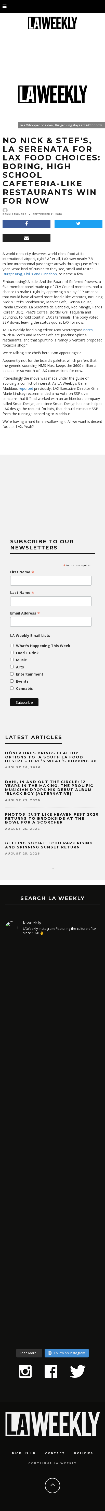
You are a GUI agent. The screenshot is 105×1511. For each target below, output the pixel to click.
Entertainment (29, 674)
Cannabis (24, 688)
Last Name (22, 593)
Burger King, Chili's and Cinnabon (30, 274)
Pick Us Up (24, 1453)
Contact (55, 1453)
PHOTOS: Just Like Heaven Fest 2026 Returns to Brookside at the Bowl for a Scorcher (52, 818)
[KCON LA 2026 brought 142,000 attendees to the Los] (52, 1190)
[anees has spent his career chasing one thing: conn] (52, 997)
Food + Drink (27, 652)
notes (88, 329)
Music (21, 659)
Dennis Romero (15, 214)
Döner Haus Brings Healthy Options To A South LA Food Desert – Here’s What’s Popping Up (51, 757)
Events (22, 681)
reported (26, 388)
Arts (20, 667)
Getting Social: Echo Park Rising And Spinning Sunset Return (49, 845)
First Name (22, 572)
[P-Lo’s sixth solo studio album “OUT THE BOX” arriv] (52, 1288)
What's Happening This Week (43, 645)
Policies (83, 1453)
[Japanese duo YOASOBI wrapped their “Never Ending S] (52, 1103)
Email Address (25, 613)
